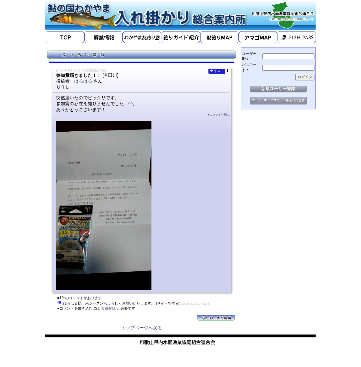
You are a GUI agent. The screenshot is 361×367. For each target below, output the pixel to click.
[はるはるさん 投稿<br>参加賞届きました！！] (103, 288)
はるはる (83, 81)
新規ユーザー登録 (278, 88)
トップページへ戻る (141, 327)
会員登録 (108, 308)
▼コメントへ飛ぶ (218, 114)
